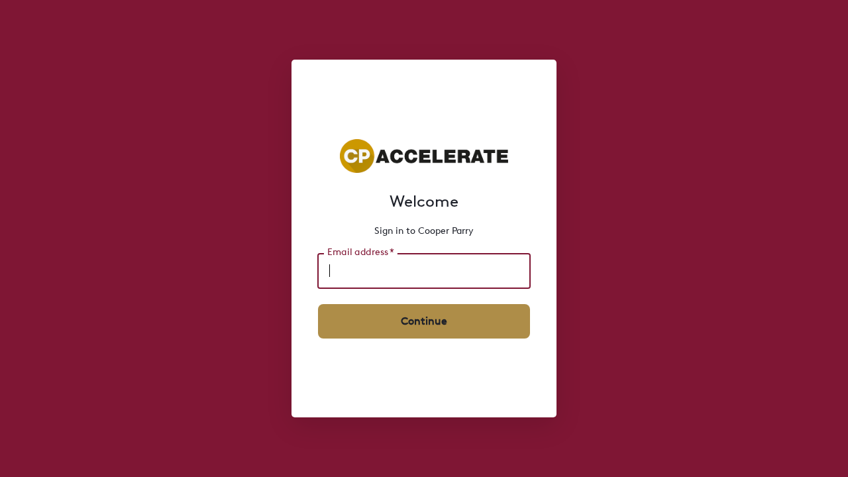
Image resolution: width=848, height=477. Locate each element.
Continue (424, 321)
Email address (360, 251)
